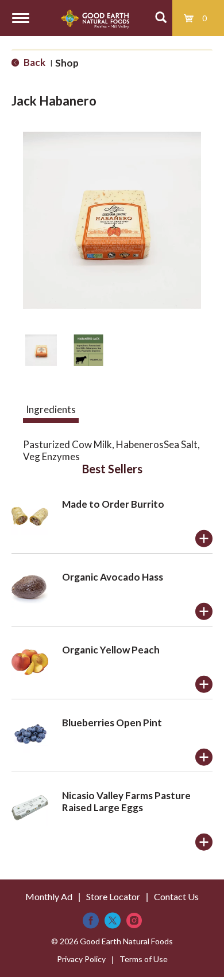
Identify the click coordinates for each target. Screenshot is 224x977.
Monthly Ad (48, 896)
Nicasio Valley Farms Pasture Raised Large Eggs (126, 801)
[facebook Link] (91, 920)
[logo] (95, 18)
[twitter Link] (113, 920)
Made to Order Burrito (113, 504)
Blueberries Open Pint (112, 723)
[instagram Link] (134, 920)
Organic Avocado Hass (112, 577)
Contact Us (176, 896)
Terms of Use (143, 959)
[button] (41, 350)
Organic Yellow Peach (111, 650)
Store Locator (113, 896)
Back (33, 62)
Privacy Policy (81, 959)
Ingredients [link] (51, 409)
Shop (67, 63)
